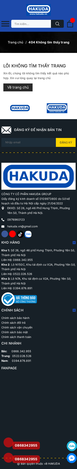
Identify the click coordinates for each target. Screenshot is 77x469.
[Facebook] (4, 234)
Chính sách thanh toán (16, 337)
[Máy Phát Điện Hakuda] (19, 108)
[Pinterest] (20, 234)
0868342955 (26, 459)
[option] (19, 108)
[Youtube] (12, 234)
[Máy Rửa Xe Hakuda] (57, 108)
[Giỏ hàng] (70, 26)
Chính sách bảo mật (14, 332)
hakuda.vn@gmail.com (22, 226)
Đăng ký (66, 142)
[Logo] (38, 10)
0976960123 (16, 219)
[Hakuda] (38, 176)
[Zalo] (27, 234)
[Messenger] (72, 458)
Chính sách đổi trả (13, 322)
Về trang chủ (18, 87)
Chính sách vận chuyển (16, 327)
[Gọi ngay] (8, 442)
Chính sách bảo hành (15, 318)
